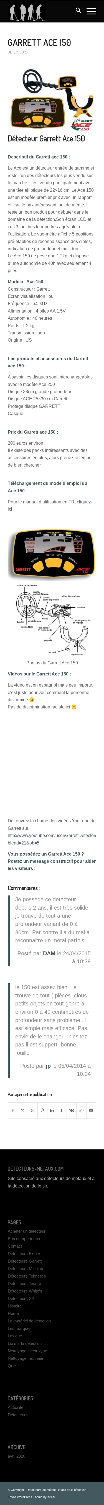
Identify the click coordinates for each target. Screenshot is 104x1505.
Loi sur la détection (25, 1343)
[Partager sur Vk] (71, 1110)
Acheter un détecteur (26, 1231)
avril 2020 (16, 1456)
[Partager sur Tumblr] (62, 1110)
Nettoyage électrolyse (27, 1350)
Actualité (15, 1407)
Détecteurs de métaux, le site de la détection (56, 1489)
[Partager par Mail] (91, 1110)
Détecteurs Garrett (25, 1261)
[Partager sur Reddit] (81, 1110)
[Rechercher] (75, 11)
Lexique (15, 1335)
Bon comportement (25, 1238)
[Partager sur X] (22, 1110)
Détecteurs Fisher (24, 1253)
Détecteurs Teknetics (27, 1276)
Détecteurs (17, 52)
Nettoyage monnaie (25, 1358)
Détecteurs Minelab (25, 1268)
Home (13, 1313)
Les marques (20, 1328)
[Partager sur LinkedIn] (52, 1110)
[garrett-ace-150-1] (52, 99)
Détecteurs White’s (25, 1291)
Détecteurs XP (21, 1298)
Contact (15, 1246)
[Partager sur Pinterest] (42, 1110)
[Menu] (88, 11)
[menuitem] (75, 11)
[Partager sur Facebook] (13, 1110)
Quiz (12, 1365)
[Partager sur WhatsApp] (32, 1110)
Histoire (15, 1306)
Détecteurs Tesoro (24, 1283)
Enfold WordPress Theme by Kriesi (31, 1497)
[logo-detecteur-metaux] (43, 11)
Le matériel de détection (29, 1321)
